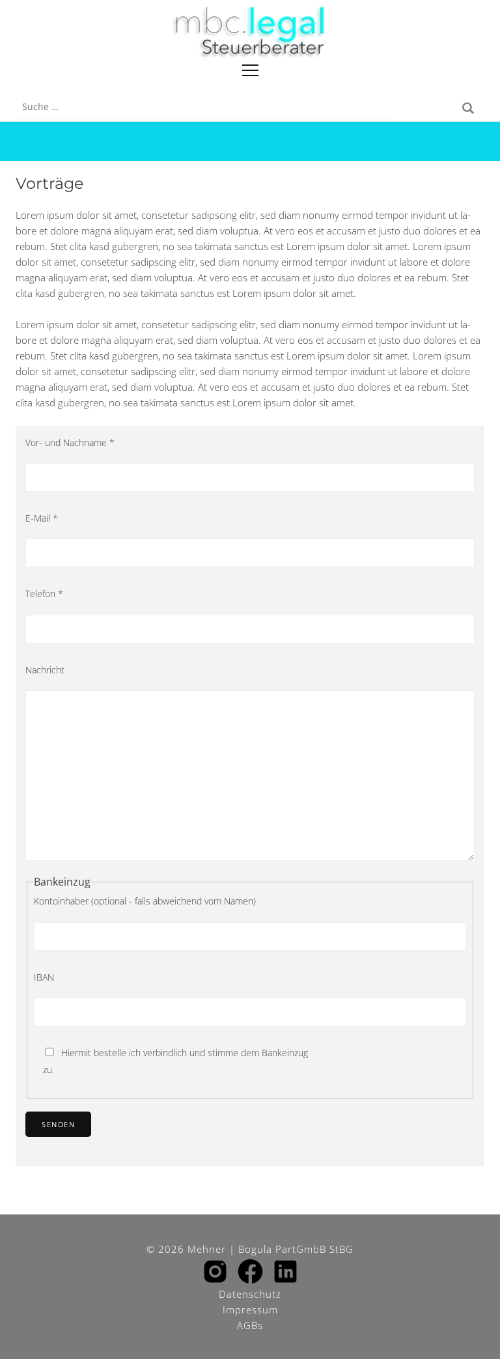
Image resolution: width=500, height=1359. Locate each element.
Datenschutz (250, 1293)
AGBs (250, 1325)
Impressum (250, 1309)
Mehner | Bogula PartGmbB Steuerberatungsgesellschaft (250, 33)
